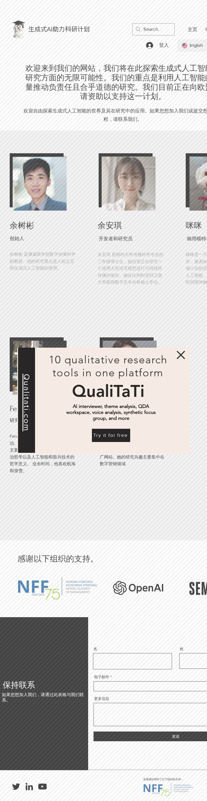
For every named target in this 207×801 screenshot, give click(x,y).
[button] (181, 355)
